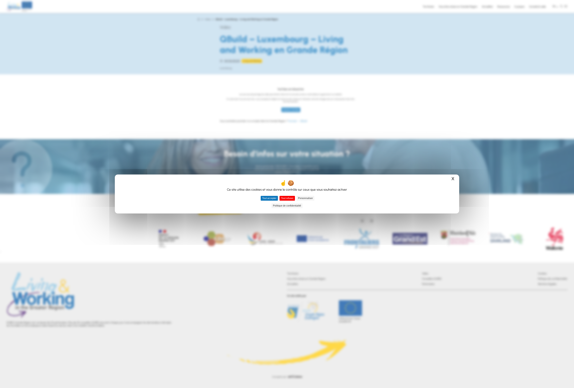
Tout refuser (287, 198)
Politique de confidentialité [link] (287, 205)
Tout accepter (269, 198)
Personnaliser (305, 198)
